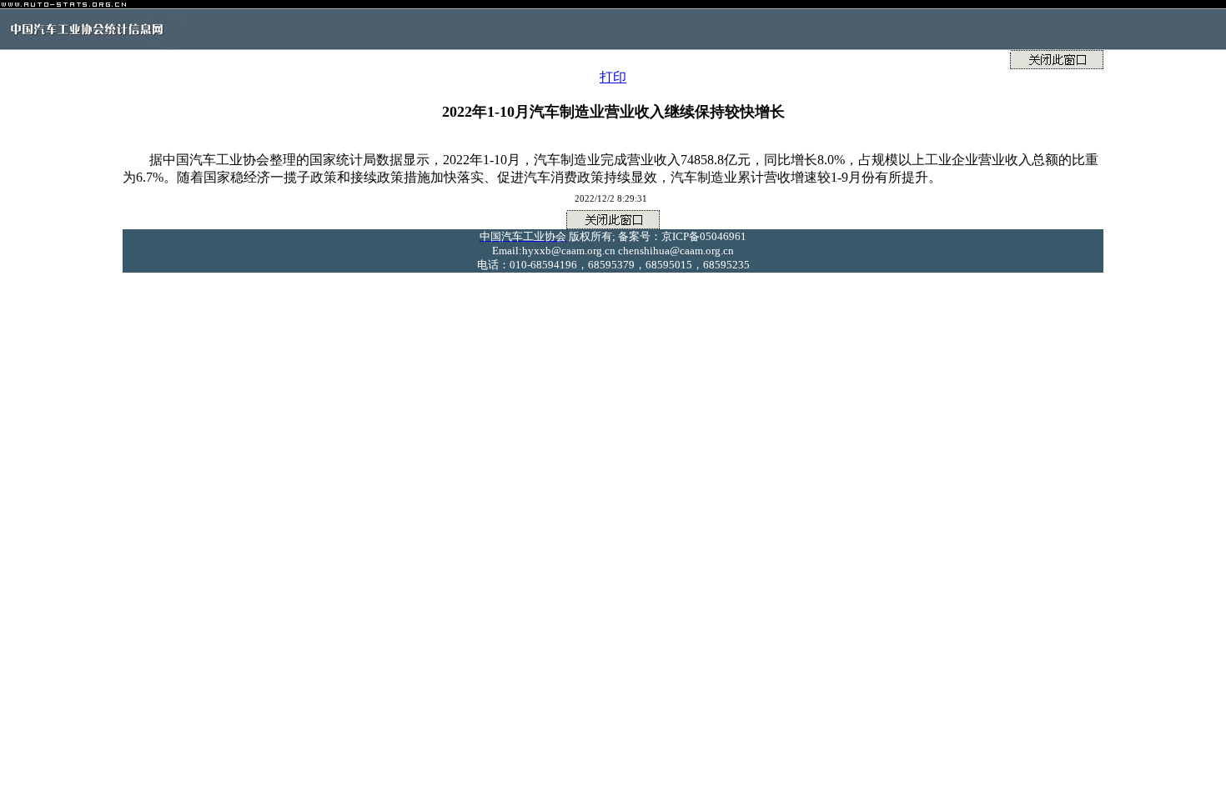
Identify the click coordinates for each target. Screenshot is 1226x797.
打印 (613, 77)
